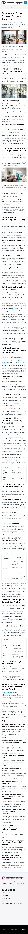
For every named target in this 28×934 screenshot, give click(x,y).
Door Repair (5, 895)
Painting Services (6, 897)
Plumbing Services (6, 901)
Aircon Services (6, 898)
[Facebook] (3, 890)
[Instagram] (8, 890)
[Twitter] (6, 890)
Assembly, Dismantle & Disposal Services (12, 903)
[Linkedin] (14, 890)
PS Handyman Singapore (8, 692)
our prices (12, 621)
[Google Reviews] (11, 890)
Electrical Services (6, 900)
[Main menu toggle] (25, 2)
